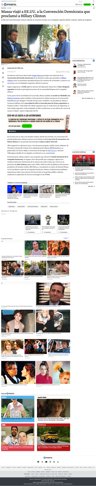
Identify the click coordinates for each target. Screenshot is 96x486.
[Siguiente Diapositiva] (69, 225)
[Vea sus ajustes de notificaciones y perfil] (93, 4)
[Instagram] (50, 462)
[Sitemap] (58, 462)
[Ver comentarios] (94, 8)
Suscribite (87, 4)
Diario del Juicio (48, 469)
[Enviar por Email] (3, 82)
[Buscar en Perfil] (93, 1)
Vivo (93, 467)
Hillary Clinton (44, 206)
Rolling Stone (54, 474)
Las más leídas (79, 152)
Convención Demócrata (33, 206)
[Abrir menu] (2, 4)
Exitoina (85, 467)
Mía (56, 471)
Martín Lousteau (13, 98)
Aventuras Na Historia (45, 474)
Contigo (36, 474)
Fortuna (43, 471)
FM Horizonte (65, 471)
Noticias (77, 467)
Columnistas (78, 61)
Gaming (90, 467)
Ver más (90, 186)
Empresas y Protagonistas (68, 467)
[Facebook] (38, 462)
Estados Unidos (21, 206)
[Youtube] (46, 462)
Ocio (44, 467)
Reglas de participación (61, 476)
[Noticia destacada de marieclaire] (53, 398)
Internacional (30, 467)
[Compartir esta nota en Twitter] (3, 73)
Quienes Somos (34, 476)
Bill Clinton (52, 150)
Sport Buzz (60, 474)
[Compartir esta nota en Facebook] (3, 68)
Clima (36, 467)
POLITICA (3, 8)
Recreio (65, 474)
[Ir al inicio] (10, 4)
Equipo (53, 476)
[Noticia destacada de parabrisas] (53, 425)
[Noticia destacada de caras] (17, 425)
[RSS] (54, 462)
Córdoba (48, 467)
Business (59, 467)
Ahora (3, 467)
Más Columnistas (87, 98)
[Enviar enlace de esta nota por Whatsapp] (3, 77)
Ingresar (80, 4)
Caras (81, 467)
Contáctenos (42, 476)
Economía (19, 467)
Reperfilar (53, 467)
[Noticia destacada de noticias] (17, 398)
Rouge (53, 471)
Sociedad (24, 467)
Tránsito (69, 476)
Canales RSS (27, 476)
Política (14, 467)
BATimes (59, 471)
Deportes (40, 467)
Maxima (70, 474)
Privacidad (48, 476)
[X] (42, 462)
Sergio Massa (11, 206)
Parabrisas (48, 471)
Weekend (38, 471)
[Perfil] (10, 394)
